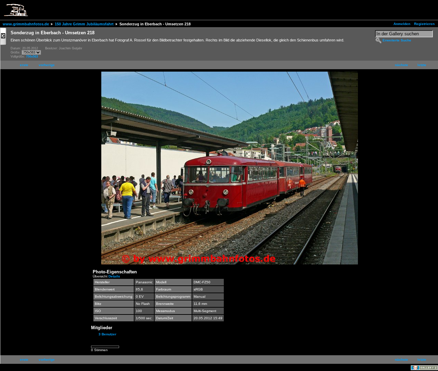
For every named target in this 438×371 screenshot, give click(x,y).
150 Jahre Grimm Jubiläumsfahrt (84, 24)
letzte (421, 65)
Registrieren (424, 24)
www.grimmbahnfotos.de (26, 24)
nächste (401, 65)
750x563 (32, 56)
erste (24, 65)
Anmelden (402, 24)
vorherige (47, 65)
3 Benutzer (107, 334)
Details (114, 276)
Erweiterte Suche (397, 40)
